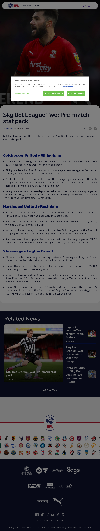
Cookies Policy (67, 86)
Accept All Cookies (76, 93)
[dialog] (50, 88)
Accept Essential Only (54, 93)
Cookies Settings (22, 93)
